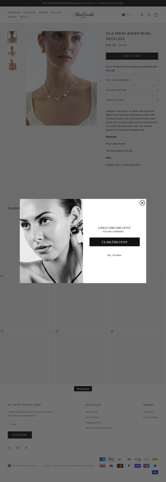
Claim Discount (115, 242)
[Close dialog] (142, 202)
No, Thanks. (114, 255)
